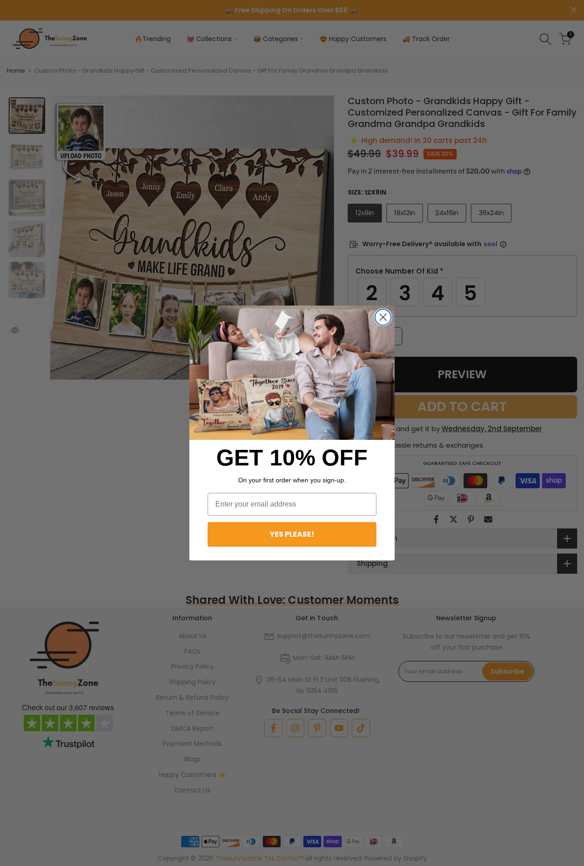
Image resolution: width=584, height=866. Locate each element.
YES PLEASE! (292, 534)
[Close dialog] (383, 317)
